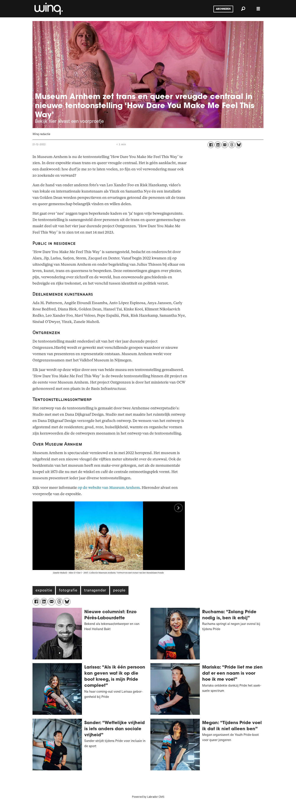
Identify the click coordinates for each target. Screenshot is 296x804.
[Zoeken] (243, 8)
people (119, 591)
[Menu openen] (258, 8)
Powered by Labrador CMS (148, 797)
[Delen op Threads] (231, 145)
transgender (95, 591)
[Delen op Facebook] (211, 145)
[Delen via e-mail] (224, 145)
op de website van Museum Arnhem (109, 487)
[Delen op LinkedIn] (218, 145)
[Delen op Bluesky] (238, 145)
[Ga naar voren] (48, 9)
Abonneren (223, 9)
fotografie (68, 591)
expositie (44, 591)
